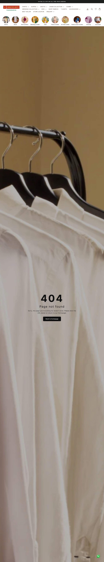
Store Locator (38, 11)
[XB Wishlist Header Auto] (96, 9)
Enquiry (50, 11)
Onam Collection (56, 6)
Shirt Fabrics (53, 9)
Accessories (74, 9)
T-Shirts (64, 9)
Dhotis (43, 6)
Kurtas (34, 6)
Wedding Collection (30, 9)
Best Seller (26, 11)
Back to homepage (52, 319)
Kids (43, 9)
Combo (69, 6)
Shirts (25, 6)
